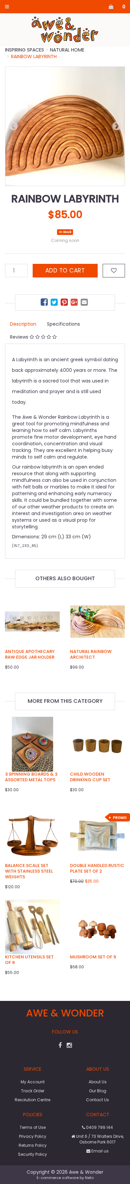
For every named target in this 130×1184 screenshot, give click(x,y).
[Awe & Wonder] (65, 29)
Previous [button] (13, 126)
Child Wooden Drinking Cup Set (90, 777)
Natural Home (67, 50)
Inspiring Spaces (24, 50)
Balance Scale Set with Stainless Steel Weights (29, 871)
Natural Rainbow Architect (91, 654)
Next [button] (117, 126)
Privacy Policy (32, 1136)
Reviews (20, 337)
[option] (65, 126)
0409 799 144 (99, 1127)
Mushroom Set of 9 (93, 957)
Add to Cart (65, 270)
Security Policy (32, 1154)
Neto (89, 1177)
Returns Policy (33, 1145)
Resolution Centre (32, 1100)
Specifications (63, 324)
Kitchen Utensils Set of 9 (29, 960)
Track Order (32, 1091)
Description (23, 324)
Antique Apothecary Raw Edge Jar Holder (30, 654)
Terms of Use (33, 1127)
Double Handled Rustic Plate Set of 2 (97, 868)
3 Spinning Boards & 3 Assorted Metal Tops (31, 777)
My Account (33, 1082)
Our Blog (97, 1091)
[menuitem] (45, 303)
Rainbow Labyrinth (34, 56)
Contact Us (97, 1100)
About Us (98, 1082)
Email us (99, 1151)
